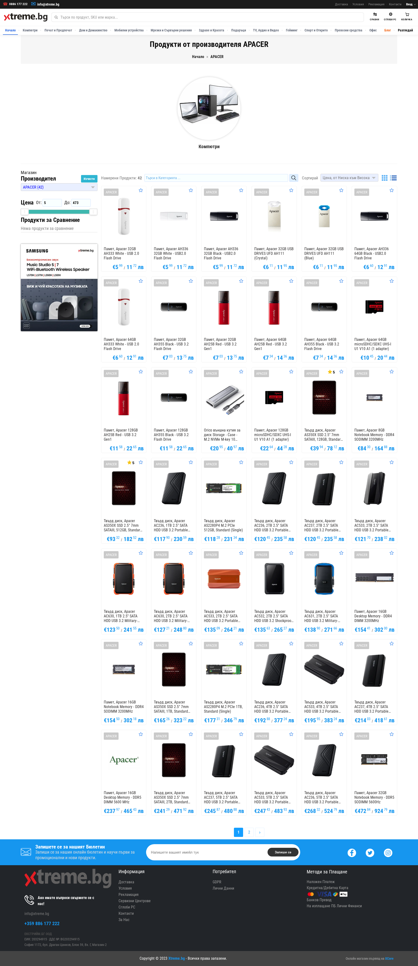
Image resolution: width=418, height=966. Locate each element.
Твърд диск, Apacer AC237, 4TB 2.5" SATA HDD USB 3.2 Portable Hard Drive (371, 707)
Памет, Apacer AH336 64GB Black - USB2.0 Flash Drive (371, 253)
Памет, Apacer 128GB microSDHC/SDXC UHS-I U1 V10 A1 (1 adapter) (272, 435)
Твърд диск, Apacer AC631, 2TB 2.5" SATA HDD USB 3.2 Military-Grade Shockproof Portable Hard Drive (321, 616)
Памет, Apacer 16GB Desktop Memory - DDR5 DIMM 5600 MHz (122, 797)
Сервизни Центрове (135, 901)
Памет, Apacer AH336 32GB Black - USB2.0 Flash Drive (221, 253)
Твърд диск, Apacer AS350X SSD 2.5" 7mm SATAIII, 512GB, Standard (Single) (123, 526)
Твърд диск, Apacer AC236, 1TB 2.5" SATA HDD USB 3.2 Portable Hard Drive (171, 526)
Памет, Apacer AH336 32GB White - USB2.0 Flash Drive (171, 253)
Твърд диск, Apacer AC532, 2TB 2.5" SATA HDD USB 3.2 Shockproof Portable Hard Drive (273, 616)
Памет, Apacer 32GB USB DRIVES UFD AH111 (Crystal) (274, 253)
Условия (358, 4)
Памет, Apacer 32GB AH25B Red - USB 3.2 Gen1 (220, 344)
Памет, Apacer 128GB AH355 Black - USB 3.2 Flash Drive (171, 435)
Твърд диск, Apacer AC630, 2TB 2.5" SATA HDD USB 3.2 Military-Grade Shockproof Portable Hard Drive (170, 616)
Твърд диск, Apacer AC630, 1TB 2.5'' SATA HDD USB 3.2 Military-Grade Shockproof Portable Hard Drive (120, 616)
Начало (10, 30)
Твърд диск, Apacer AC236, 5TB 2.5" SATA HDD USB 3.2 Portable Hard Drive (321, 797)
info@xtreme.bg (48, 4)
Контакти (395, 4)
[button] (59, 187)
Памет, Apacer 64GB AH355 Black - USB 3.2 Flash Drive (321, 344)
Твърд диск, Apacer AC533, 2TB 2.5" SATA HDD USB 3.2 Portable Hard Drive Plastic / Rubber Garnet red (221, 616)
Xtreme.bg (176, 958)
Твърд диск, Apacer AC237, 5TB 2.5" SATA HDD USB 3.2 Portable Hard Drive (221, 797)
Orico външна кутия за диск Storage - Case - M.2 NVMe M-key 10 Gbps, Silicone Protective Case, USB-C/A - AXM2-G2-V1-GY (223, 435)
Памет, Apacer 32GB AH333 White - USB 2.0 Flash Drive (121, 253)
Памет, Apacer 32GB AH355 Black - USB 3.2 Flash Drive (171, 344)
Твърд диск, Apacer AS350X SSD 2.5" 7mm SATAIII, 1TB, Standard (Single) (171, 707)
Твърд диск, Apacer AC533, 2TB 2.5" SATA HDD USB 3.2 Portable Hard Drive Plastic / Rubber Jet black (371, 526)
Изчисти (89, 179)
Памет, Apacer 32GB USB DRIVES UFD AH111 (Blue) (324, 253)
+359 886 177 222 (42, 923)
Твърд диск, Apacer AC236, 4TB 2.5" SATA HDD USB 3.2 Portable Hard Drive (271, 707)
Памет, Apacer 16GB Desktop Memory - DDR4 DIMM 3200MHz (373, 616)
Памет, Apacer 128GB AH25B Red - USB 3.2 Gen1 (121, 435)
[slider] (25, 211)
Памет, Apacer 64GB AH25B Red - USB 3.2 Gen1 (270, 344)
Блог (387, 30)
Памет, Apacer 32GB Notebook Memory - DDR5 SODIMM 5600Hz (374, 797)
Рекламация (376, 4)
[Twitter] (370, 852)
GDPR (217, 882)
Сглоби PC (127, 907)
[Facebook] (352, 852)
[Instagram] (388, 852)
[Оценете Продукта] (140, 190)
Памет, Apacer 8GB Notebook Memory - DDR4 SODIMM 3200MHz (374, 435)
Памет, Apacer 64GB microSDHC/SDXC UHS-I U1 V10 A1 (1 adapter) (372, 344)
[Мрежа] (384, 178)
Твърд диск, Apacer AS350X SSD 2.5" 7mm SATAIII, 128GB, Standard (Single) (323, 435)
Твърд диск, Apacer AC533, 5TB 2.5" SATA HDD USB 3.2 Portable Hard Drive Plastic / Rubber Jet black (271, 797)
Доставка (341, 4)
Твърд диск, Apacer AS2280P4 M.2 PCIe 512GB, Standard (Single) (223, 525)
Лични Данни (223, 888)
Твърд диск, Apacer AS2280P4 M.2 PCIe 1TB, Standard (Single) (223, 707)
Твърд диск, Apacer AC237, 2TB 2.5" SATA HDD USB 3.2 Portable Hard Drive (321, 526)
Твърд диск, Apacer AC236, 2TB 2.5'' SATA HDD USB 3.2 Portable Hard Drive (271, 526)
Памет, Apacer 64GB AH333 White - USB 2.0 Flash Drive (121, 344)
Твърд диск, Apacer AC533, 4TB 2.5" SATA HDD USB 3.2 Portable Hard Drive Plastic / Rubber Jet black (321, 707)
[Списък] (393, 178)
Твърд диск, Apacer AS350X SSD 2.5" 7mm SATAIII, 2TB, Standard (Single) (171, 797)
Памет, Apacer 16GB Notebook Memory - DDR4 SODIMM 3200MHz (124, 707)
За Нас (124, 919)
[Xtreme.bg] (25, 17)
